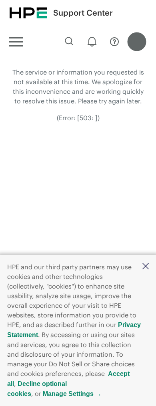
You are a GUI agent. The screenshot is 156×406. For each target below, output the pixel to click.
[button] (145, 267)
